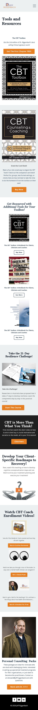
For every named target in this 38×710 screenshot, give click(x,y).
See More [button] (19, 295)
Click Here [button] (19, 441)
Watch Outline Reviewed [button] (19, 545)
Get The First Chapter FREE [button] (19, 51)
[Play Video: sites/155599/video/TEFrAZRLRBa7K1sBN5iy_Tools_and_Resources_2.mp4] (19, 490)
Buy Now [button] (19, 189)
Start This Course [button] (13, 408)
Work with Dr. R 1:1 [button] (19, 687)
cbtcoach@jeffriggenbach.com (18, 678)
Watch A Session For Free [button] (19, 604)
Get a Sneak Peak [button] (19, 574)
